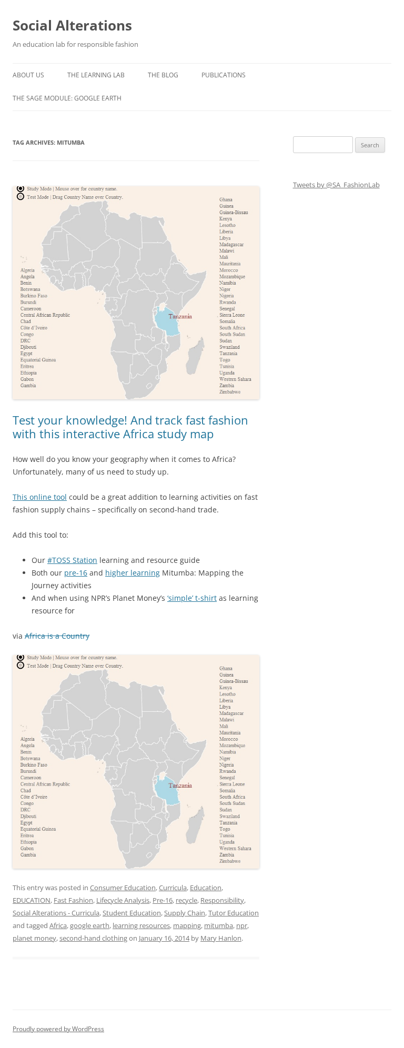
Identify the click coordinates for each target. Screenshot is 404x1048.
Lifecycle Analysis (122, 900)
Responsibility (222, 900)
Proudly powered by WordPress (58, 1028)
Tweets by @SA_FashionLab (336, 184)
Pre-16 (163, 900)
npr (241, 925)
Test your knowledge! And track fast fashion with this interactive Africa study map (130, 426)
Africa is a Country (57, 636)
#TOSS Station (72, 560)
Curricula (173, 887)
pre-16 (75, 573)
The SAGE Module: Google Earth (67, 98)
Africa (58, 925)
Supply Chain (184, 913)
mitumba (218, 925)
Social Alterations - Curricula (56, 913)
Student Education (132, 913)
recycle (186, 900)
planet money (34, 938)
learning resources (141, 925)
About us (28, 74)
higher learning (132, 573)
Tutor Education (233, 913)
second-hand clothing (93, 938)
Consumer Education (123, 887)
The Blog (163, 74)
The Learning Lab (96, 74)
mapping (187, 925)
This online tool (40, 497)
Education (205, 887)
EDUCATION (31, 900)
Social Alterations (72, 25)
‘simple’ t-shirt (192, 598)
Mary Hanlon (220, 938)
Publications (223, 74)
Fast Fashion (73, 900)
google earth (89, 925)
